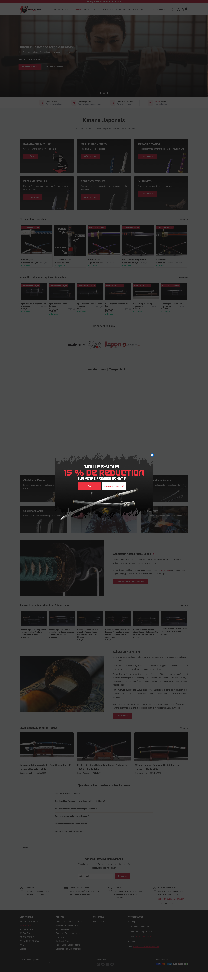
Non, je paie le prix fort (114, 486)
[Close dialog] (152, 455)
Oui (89, 486)
